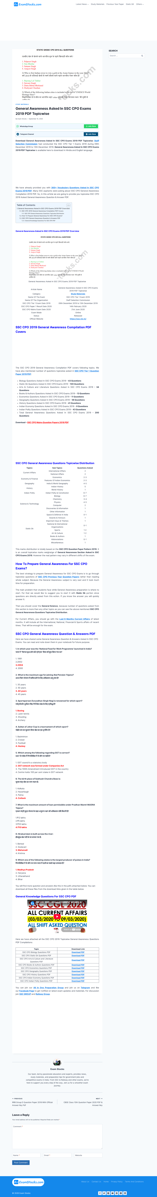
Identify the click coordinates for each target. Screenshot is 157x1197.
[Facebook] (100, 1193)
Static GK (130, 4)
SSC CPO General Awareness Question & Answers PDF (41, 218)
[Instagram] (108, 1193)
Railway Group (43, 994)
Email (47, 1155)
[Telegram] (121, 1193)
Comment (18, 1126)
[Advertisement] (78, 25)
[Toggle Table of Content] (67, 205)
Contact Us (96, 1182)
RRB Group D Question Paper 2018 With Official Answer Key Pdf (32, 1102)
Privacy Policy (117, 1182)
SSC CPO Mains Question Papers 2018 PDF (48, 422)
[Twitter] (104, 1193)
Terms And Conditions (134, 1182)
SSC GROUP (25, 994)
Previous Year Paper (115, 4)
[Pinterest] (116, 1193)
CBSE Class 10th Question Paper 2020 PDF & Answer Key (83, 1102)
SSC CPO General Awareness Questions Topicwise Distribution (44, 213)
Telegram (85, 987)
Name (16, 1155)
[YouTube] (112, 1193)
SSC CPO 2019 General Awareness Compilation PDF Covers (42, 211)
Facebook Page (26, 991)
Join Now (92, 126)
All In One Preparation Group (48, 987)
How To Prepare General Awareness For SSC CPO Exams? (42, 216)
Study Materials (97, 4)
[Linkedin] (125, 1193)
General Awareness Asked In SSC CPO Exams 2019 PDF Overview (44, 208)
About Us (85, 1182)
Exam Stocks (22, 119)
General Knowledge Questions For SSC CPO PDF (40, 220)
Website (78, 1155)
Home (106, 1182)
